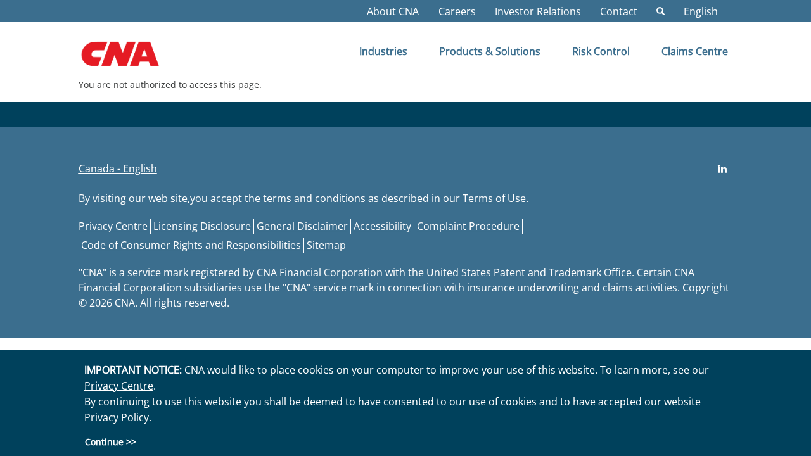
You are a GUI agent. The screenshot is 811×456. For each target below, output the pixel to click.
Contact (618, 11)
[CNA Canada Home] (131, 58)
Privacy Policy (116, 417)
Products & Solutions (489, 51)
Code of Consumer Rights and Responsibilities (191, 245)
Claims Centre (694, 51)
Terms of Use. (495, 198)
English (701, 11)
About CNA (393, 11)
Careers (457, 11)
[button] (118, 168)
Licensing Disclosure (202, 226)
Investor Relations (538, 11)
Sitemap (326, 245)
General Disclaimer (302, 226)
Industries (383, 51)
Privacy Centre (113, 226)
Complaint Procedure (468, 226)
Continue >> (110, 441)
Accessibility (382, 226)
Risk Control (601, 51)
